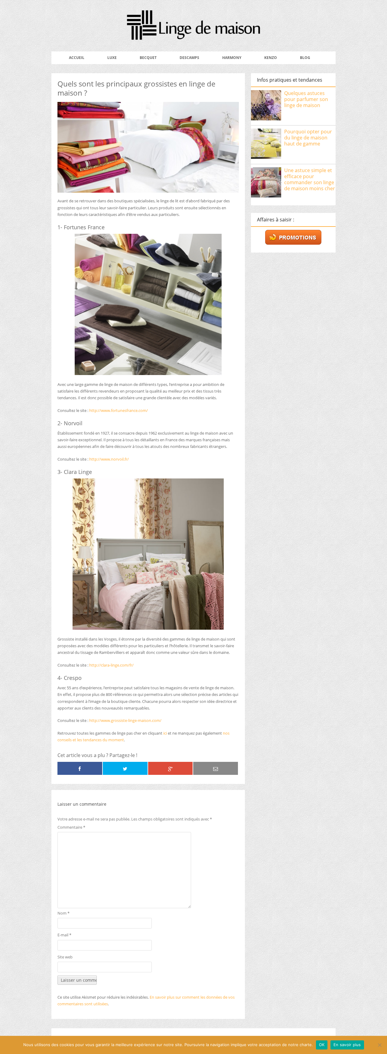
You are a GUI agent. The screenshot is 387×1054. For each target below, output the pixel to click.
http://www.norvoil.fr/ (109, 459)
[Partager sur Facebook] (79, 768)
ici (165, 733)
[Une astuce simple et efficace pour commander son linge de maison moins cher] (266, 183)
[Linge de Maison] (193, 35)
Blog (305, 57)
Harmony (231, 57)
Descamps (189, 57)
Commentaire (71, 827)
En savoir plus (347, 1044)
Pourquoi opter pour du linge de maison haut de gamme (308, 137)
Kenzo (270, 57)
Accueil (76, 57)
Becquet (148, 57)
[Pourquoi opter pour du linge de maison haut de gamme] (266, 145)
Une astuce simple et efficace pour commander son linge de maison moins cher (309, 179)
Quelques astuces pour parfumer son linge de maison (306, 99)
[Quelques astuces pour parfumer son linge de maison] (266, 106)
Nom (63, 913)
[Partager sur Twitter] (125, 768)
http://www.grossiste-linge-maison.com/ (125, 720)
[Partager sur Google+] (170, 768)
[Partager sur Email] (215, 768)
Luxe (112, 57)
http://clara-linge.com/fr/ (111, 665)
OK (322, 1044)
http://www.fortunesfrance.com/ (118, 410)
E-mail (64, 935)
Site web (65, 957)
